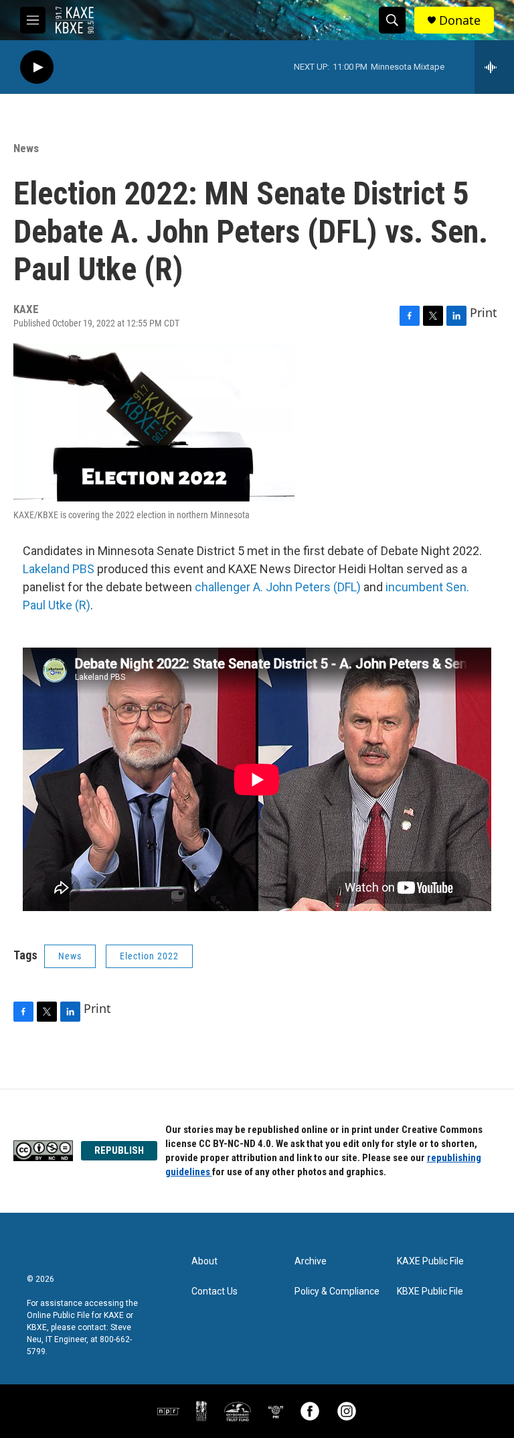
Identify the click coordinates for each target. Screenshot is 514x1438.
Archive (310, 1261)
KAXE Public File (430, 1261)
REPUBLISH (119, 1150)
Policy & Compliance (336, 1291)
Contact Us (214, 1291)
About (204, 1261)
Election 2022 (149, 956)
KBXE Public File (430, 1291)
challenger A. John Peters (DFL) (278, 587)
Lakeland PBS (58, 569)
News (26, 148)
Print (483, 312)
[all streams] (494, 67)
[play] (37, 67)
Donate (460, 20)
